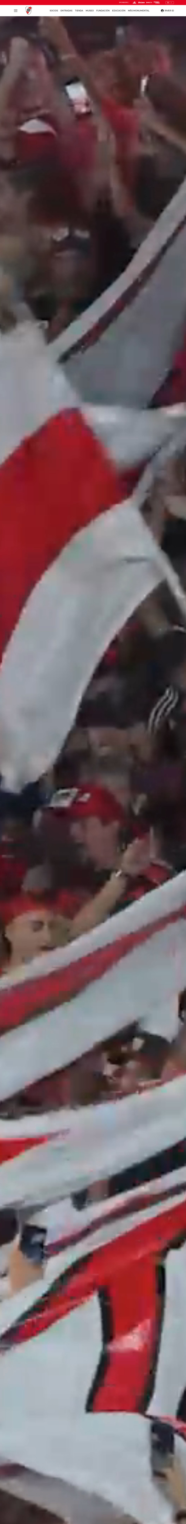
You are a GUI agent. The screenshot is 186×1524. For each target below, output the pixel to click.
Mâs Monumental (138, 10)
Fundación (103, 10)
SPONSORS (123, 2)
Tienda (79, 10)
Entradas (66, 10)
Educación (118, 10)
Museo (90, 10)
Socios (54, 10)
